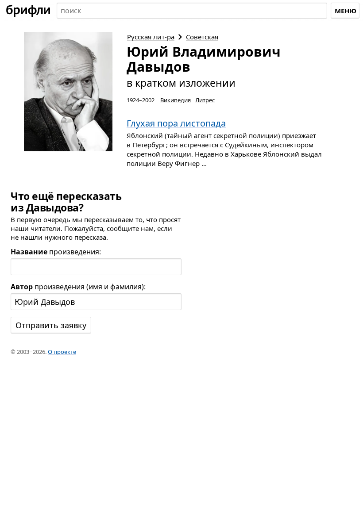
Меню (345, 10)
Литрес (205, 100)
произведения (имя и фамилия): (78, 287)
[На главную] (28, 10)
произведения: (56, 252)
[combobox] (192, 11)
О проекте (62, 352)
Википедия (175, 100)
